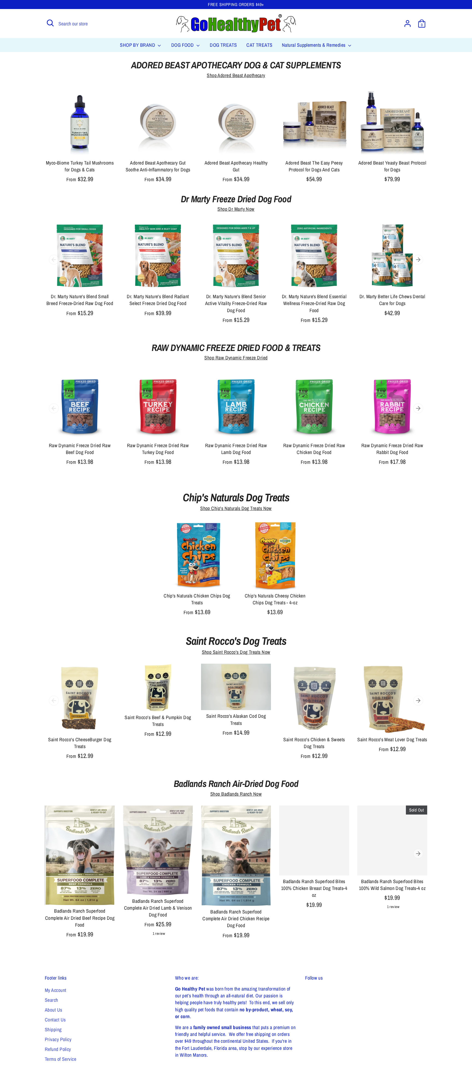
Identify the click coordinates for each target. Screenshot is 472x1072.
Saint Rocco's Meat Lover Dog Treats (392, 739)
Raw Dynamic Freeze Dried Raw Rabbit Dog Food (392, 449)
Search (51, 1000)
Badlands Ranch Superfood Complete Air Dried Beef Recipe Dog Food (79, 917)
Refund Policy (58, 1049)
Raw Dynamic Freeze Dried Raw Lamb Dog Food (236, 449)
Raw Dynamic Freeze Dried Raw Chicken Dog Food (314, 449)
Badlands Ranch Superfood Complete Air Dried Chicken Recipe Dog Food (236, 918)
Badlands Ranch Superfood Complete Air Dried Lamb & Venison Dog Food (158, 908)
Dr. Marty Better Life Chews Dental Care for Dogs (392, 300)
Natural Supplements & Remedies (314, 45)
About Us (53, 1009)
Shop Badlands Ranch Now (236, 793)
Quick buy (80, 147)
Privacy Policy (58, 1039)
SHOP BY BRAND (138, 45)
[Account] (407, 23)
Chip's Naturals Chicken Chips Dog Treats (197, 599)
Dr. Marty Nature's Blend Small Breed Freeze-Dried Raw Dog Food (79, 300)
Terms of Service (60, 1059)
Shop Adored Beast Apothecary (236, 75)
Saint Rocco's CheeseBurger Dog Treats (79, 743)
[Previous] (54, 259)
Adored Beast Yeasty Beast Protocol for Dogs (392, 166)
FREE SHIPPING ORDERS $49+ (236, 4)
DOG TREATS (223, 45)
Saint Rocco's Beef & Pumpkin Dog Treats (158, 721)
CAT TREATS (259, 45)
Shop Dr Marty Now (236, 209)
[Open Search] (50, 22)
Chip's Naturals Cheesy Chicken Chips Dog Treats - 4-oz (275, 599)
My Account (55, 990)
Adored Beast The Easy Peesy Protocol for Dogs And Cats (314, 166)
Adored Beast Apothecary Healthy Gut (236, 166)
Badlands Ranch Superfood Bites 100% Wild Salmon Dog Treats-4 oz (392, 885)
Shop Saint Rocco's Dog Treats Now (236, 652)
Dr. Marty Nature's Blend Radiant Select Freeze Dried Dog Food (158, 300)
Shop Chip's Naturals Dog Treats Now (236, 508)
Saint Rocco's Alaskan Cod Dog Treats (236, 719)
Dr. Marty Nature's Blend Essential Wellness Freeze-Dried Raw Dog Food (314, 303)
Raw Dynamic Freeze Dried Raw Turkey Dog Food (158, 449)
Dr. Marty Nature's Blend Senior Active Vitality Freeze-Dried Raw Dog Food (236, 303)
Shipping (53, 1029)
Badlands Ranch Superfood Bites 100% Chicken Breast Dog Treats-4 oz (314, 888)
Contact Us (55, 1019)
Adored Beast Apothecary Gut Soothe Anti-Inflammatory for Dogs (158, 166)
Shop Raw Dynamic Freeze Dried (235, 357)
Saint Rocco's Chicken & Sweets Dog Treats (314, 743)
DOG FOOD (183, 45)
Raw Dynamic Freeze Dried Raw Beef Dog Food (80, 449)
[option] (76, 274)
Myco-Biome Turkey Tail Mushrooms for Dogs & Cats (80, 166)
